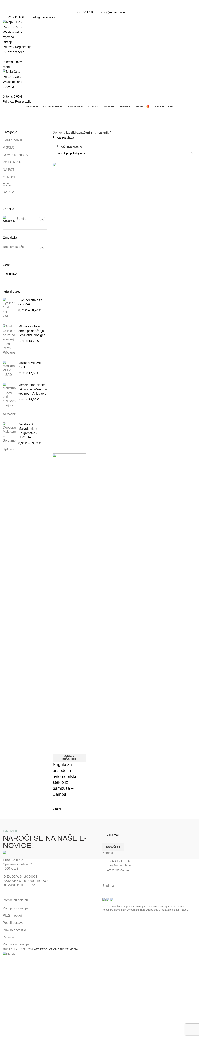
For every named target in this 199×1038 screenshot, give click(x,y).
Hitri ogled (57, 749)
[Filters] (5, 962)
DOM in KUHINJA (15, 154)
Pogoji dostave (13, 922)
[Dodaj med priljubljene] (68, 749)
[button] (69, 758)
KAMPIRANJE (13, 140)
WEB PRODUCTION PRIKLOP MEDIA (56, 949)
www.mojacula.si (118, 869)
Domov (58, 132)
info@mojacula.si (113, 12)
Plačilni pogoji (13, 915)
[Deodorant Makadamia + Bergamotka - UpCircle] (9, 436)
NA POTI (9, 169)
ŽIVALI (7, 184)
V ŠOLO (8, 147)
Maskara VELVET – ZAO (32, 365)
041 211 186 (85, 12)
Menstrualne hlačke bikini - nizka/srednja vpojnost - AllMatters (32, 389)
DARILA (8, 192)
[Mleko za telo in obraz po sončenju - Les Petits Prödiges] (9, 339)
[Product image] (69, 598)
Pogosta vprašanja (16, 944)
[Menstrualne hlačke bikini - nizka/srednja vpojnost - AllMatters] (9, 399)
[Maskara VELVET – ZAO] (9, 369)
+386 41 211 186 (118, 861)
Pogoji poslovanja (15, 908)
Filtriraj (11, 274)
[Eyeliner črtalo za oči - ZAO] (9, 308)
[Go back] (8, 114)
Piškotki (8, 937)
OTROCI (9, 177)
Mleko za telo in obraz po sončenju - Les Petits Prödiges (32, 331)
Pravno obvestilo (14, 930)
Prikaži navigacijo (69, 146)
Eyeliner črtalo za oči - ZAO (30, 302)
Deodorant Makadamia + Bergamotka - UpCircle (27, 431)
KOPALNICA (12, 162)
